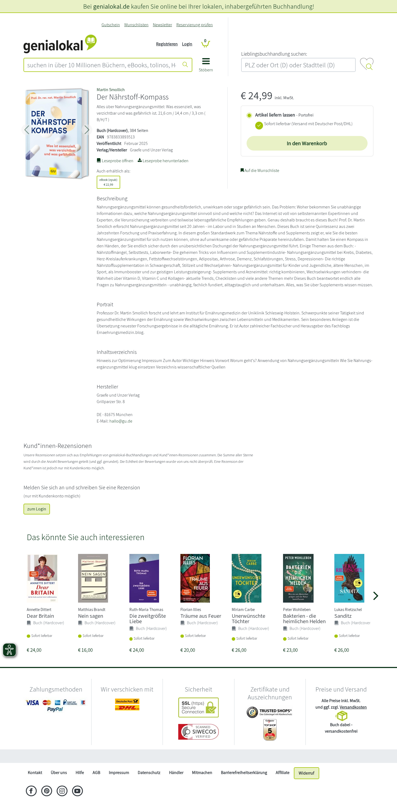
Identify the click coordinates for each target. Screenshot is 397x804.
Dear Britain (40, 615)
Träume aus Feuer (200, 615)
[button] (206, 67)
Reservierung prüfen (194, 25)
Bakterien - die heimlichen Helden (304, 618)
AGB (96, 772)
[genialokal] (60, 43)
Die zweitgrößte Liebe (147, 618)
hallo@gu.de (120, 421)
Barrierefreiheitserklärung (244, 772)
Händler (176, 772)
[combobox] (101, 64)
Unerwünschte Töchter (248, 618)
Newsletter (162, 25)
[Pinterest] (46, 792)
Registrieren (167, 44)
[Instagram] (62, 792)
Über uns (59, 772)
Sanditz (343, 615)
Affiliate (283, 772)
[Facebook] (31, 792)
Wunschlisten (136, 25)
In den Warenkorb (307, 143)
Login (187, 44)
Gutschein (111, 25)
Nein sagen (90, 615)
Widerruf (306, 773)
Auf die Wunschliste (261, 170)
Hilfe (80, 772)
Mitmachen (202, 772)
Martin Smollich (111, 89)
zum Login (36, 509)
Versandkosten (353, 707)
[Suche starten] (185, 64)
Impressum (119, 772)
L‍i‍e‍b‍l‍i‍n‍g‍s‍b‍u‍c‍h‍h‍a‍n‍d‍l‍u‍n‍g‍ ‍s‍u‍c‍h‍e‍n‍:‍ (274, 53)
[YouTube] (77, 792)
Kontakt (35, 772)
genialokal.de (111, 6)
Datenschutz (149, 772)
